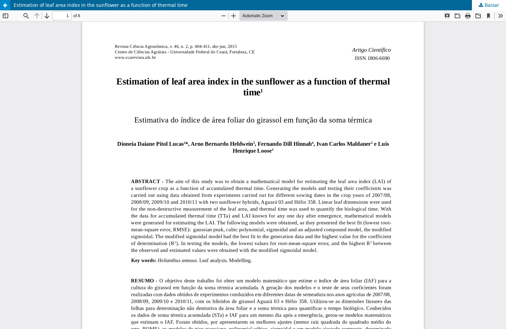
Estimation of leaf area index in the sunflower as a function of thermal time (101, 5)
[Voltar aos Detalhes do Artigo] (5, 5)
